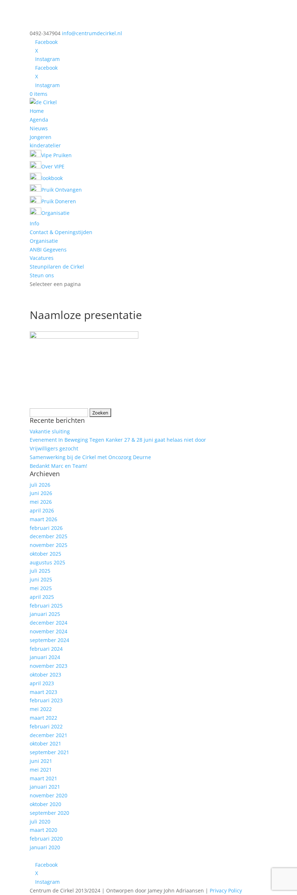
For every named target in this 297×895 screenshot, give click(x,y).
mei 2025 (41, 588)
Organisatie (44, 240)
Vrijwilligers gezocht (54, 448)
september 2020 (49, 812)
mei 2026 (41, 501)
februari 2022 (46, 726)
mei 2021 (41, 769)
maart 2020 (43, 829)
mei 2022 (41, 709)
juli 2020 (40, 821)
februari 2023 (46, 700)
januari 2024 (45, 657)
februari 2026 (46, 527)
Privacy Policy (226, 890)
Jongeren (40, 137)
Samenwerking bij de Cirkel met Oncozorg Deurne (90, 457)
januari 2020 (45, 847)
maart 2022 (43, 717)
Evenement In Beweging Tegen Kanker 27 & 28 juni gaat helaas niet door (118, 439)
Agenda (39, 119)
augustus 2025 (47, 562)
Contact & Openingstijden (61, 232)
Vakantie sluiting (50, 431)
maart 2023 (43, 691)
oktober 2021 (45, 743)
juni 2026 (41, 493)
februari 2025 (46, 605)
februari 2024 (46, 648)
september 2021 (49, 752)
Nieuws (39, 128)
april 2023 (42, 683)
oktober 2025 (45, 553)
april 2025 (42, 596)
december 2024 (48, 622)
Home (37, 110)
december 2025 (48, 536)
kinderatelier (45, 145)
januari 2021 (45, 786)
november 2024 (48, 631)
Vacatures (42, 257)
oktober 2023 (45, 674)
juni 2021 (41, 760)
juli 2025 (40, 570)
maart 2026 (43, 519)
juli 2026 (40, 484)
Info (34, 223)
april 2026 (42, 510)
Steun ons (42, 275)
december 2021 (48, 735)
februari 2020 (46, 838)
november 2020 (48, 795)
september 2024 (49, 640)
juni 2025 (41, 579)
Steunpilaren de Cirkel (57, 266)
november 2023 (48, 665)
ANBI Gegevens (48, 249)
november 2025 (48, 545)
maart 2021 (43, 778)
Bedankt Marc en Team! (58, 465)
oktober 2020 (45, 804)
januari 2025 (45, 613)
